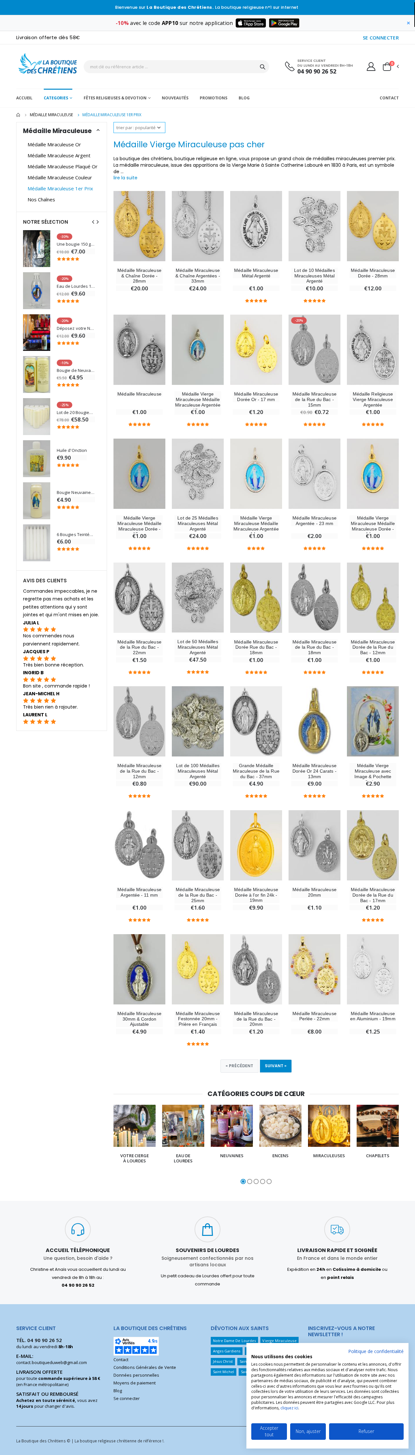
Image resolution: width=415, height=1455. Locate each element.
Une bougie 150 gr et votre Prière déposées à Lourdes (76, 244)
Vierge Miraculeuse (279, 1340)
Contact (389, 98)
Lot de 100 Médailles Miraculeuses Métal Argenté (197, 771)
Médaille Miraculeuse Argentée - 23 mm (314, 520)
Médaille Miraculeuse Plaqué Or (63, 166)
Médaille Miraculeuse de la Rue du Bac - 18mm (314, 647)
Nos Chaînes (41, 199)
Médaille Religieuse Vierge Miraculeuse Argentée (373, 399)
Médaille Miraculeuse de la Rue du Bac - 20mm (256, 1019)
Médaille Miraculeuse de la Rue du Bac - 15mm (314, 399)
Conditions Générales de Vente (144, 1367)
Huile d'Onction (72, 450)
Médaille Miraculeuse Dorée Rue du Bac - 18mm (256, 647)
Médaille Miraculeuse (51, 115)
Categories (56, 98)
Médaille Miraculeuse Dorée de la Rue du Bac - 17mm (373, 895)
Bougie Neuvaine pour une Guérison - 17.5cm (76, 492)
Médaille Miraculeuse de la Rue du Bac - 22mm (139, 647)
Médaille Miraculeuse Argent (59, 155)
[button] (390, 67)
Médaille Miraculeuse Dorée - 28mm (373, 273)
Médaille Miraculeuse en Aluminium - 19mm (372, 1016)
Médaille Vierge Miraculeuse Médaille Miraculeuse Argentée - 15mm (197, 402)
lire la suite (125, 177)
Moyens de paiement (134, 1383)
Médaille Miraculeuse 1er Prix (60, 188)
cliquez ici (289, 1408)
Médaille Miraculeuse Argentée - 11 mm (139, 892)
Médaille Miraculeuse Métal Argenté (256, 273)
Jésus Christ (223, 1361)
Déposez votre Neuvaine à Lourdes (76, 328)
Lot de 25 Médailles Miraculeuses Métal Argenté (197, 523)
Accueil (24, 98)
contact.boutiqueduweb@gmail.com (51, 1362)
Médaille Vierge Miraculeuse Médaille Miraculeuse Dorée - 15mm (139, 526)
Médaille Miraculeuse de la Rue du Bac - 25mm (197, 895)
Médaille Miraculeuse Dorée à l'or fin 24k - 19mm (256, 895)
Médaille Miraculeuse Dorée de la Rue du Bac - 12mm (373, 647)
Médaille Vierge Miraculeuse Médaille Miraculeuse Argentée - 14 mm (256, 526)
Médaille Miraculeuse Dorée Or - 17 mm (256, 396)
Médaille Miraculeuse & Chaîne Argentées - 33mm (197, 276)
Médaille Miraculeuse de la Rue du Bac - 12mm (139, 771)
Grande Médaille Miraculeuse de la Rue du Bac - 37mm (256, 771)
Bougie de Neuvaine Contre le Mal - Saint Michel (76, 370)
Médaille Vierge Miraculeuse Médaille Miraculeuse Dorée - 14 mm (373, 526)
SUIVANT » (276, 1066)
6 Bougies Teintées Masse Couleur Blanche (76, 534)
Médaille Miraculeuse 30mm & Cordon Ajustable (139, 1019)
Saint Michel (223, 1371)
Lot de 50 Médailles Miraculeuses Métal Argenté (197, 647)
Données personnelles (136, 1375)
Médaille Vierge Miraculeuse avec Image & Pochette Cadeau (372, 773)
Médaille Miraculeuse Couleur (60, 177)
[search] (262, 66)
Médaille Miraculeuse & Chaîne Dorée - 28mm (139, 276)
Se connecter (126, 1398)
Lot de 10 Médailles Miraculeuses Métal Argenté (314, 276)
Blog (244, 98)
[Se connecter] (371, 66)
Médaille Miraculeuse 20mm (314, 892)
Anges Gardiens (227, 1351)
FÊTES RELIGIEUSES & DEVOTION (115, 98)
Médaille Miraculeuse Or (54, 144)
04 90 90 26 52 (316, 71)
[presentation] (107, 1145)
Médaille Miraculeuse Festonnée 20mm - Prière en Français (197, 1019)
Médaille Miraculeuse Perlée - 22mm (314, 1016)
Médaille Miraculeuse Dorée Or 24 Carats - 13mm (314, 771)
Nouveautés (175, 98)
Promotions (213, 98)
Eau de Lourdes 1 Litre (76, 286)
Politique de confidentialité (376, 1351)
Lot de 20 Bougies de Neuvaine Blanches (76, 412)
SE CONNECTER (381, 37)
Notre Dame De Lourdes (234, 1340)
